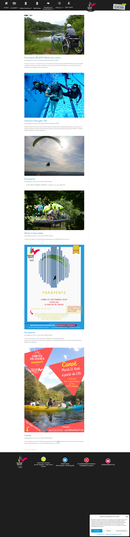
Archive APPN (43, 60)
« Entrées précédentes (30, 449)
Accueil (6, 7)
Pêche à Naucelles (33, 233)
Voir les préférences (121, 531)
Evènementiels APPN (53, 60)
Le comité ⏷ (14, 8)
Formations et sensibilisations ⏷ (48, 8)
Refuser (109, 531)
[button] (127, 516)
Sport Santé (69, 7)
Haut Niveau (37, 8)
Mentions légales (100, 534)
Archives (50, 181)
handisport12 (29, 60)
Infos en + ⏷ (59, 7)
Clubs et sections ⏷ (26, 8)
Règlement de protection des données (113, 534)
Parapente (29, 179)
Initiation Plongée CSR (35, 121)
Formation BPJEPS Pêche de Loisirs (42, 58)
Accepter (96, 531)
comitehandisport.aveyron (86, 464)
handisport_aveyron (87, 465)
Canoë (27, 435)
